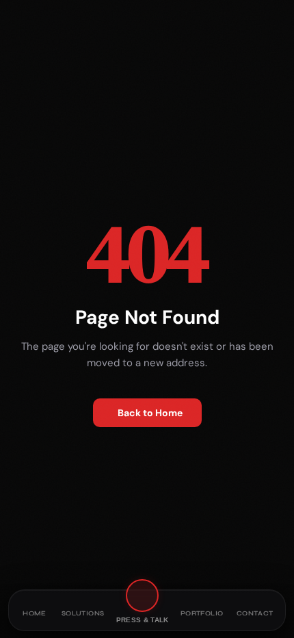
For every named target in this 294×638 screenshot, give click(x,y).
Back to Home (150, 413)
